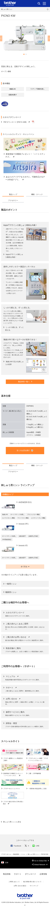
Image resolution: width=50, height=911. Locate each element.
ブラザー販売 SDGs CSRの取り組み (13, 803)
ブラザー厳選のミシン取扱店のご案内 (13, 759)
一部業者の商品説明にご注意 (37, 788)
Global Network (40, 864)
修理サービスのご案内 (15, 712)
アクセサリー (13, 200)
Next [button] (49, 38)
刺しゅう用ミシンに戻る (12, 822)
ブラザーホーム (6, 854)
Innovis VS (23, 546)
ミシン (23, 854)
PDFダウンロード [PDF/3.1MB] (15, 122)
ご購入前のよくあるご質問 (17, 624)
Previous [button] (1, 38)
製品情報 (16, 854)
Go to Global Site (40, 861)
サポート (10, 688)
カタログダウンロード (15, 613)
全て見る (24, 566)
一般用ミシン (11, 584)
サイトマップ (34, 886)
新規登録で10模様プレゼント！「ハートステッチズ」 (13, 774)
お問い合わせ (11, 699)
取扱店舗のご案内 (13, 648)
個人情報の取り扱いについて (32, 881)
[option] (25, 38)
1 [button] (23, 54)
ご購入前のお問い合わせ (16, 637)
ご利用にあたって (14, 881)
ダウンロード (30, 874)
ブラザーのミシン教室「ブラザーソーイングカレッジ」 (38, 759)
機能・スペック (37, 194)
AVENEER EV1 (25, 502)
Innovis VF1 (23, 524)
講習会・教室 (11, 723)
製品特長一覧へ (24, 382)
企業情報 (43, 874)
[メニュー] (44, 3)
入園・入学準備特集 (34, 773)
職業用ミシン (11, 592)
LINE (37, 846)
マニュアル (11, 676)
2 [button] (26, 54)
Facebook (17, 846)
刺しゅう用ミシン (6, 9)
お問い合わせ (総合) (20, 886)
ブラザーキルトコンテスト (11, 788)
